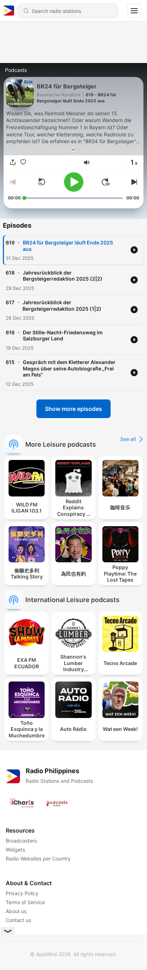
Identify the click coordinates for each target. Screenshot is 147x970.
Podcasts (16, 70)
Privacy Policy (22, 893)
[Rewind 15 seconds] (41, 182)
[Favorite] (23, 162)
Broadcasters (21, 841)
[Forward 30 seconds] (105, 182)
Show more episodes (73, 408)
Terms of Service (25, 902)
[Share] (13, 162)
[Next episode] (133, 182)
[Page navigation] (134, 11)
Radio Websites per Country (38, 858)
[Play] (73, 182)
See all (128, 439)
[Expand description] (73, 149)
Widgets (15, 850)
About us (16, 911)
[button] (87, 162)
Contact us (18, 920)
